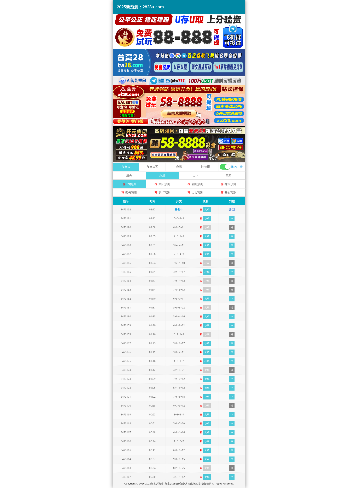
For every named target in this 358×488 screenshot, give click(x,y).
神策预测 (230, 184)
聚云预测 (131, 192)
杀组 (162, 175)
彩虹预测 (197, 184)
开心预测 (230, 192)
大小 (195, 175)
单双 (228, 175)
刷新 (232, 209)
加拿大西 (152, 167)
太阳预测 (164, 184)
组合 (129, 175)
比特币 (205, 167)
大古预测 (197, 192)
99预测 (131, 184)
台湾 (179, 167)
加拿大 (126, 167)
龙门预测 (164, 192)
